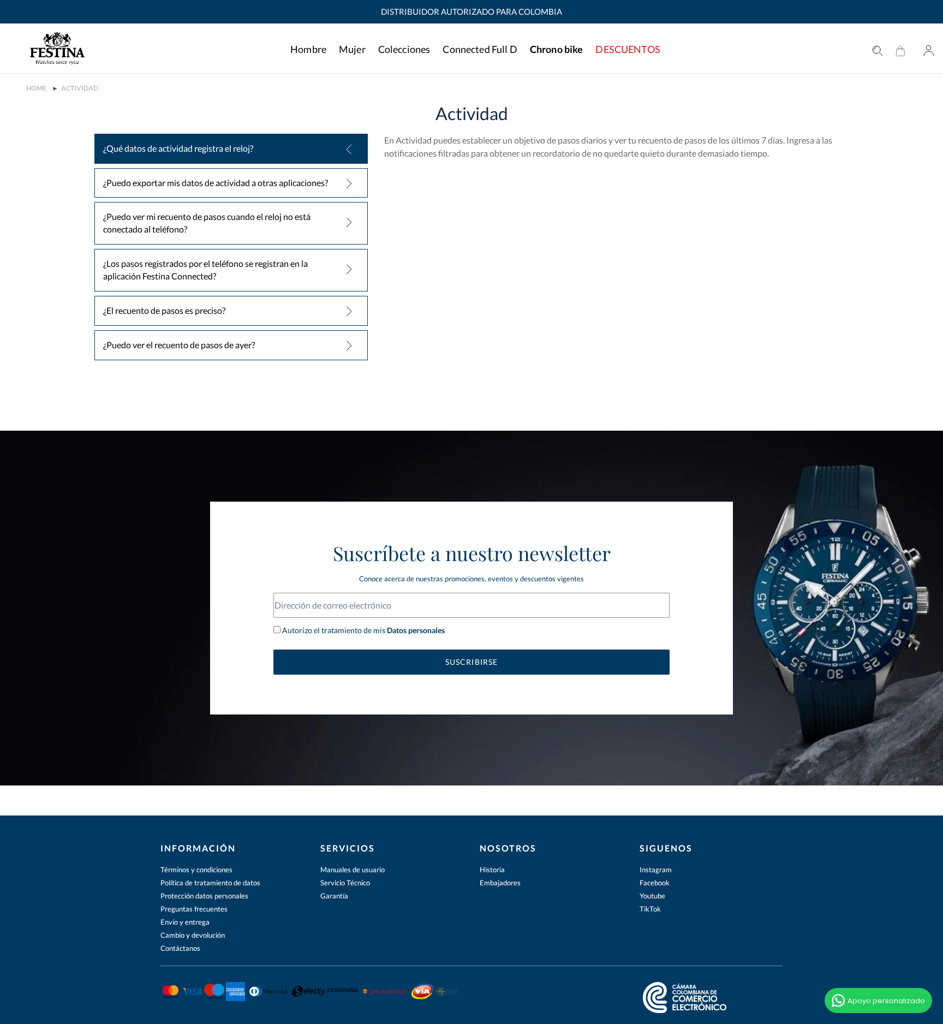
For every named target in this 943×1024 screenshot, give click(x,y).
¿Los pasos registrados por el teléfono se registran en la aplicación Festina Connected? (205, 269)
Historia (492, 869)
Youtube (652, 895)
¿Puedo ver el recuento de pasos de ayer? (179, 345)
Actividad (79, 88)
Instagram (656, 869)
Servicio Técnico (345, 882)
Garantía (334, 895)
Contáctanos (180, 948)
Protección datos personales (204, 895)
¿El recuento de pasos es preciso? (164, 310)
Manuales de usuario (352, 869)
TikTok (650, 908)
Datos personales (415, 630)
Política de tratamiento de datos (210, 882)
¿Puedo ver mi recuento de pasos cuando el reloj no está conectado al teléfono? (207, 222)
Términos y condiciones (196, 869)
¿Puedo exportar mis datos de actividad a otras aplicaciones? (215, 182)
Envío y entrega (185, 922)
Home (36, 88)
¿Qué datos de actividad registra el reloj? (178, 148)
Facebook (655, 882)
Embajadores (500, 882)
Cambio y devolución (192, 935)
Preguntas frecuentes (194, 908)
